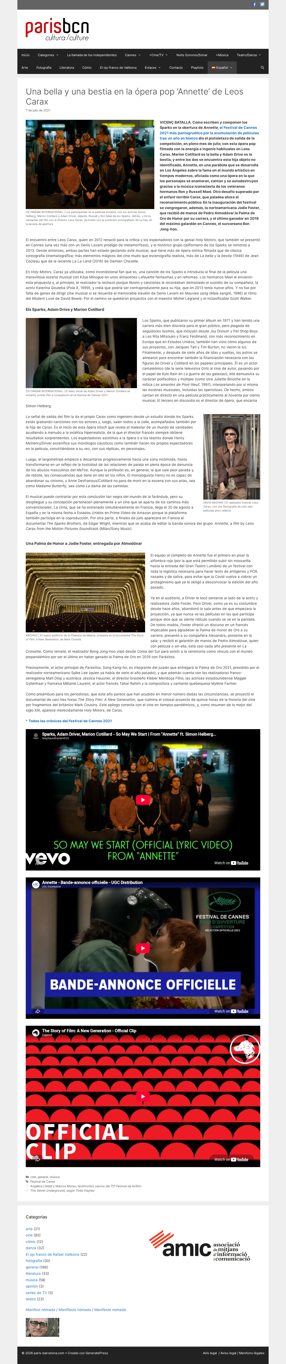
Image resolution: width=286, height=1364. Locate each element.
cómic (31, 1242)
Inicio (26, 55)
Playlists (197, 68)
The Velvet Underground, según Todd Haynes (62, 1190)
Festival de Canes (42, 1181)
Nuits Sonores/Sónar (191, 55)
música (55, 1177)
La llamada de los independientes (92, 55)
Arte (25, 68)
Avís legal (210, 1353)
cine (33, 1177)
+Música (222, 55)
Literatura (67, 68)
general (43, 1177)
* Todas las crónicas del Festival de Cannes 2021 (69, 721)
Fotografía (43, 68)
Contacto (176, 68)
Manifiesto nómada (75, 1310)
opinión (32, 1286)
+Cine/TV (156, 55)
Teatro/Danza (247, 55)
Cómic (87, 68)
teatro (31, 1299)
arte (29, 1229)
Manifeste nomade (110, 1310)
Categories (46, 55)
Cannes (130, 55)
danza (31, 1248)
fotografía (34, 1261)
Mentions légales (251, 1353)
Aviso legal (228, 1353)
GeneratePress (97, 1353)
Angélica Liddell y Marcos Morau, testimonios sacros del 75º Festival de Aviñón (85, 1186)
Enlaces (150, 68)
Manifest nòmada (40, 1310)
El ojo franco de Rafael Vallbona (52, 1254)
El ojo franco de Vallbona (118, 68)
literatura (33, 1273)
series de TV (36, 1293)
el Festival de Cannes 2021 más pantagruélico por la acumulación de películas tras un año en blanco (209, 132)
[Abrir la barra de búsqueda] (262, 67)
